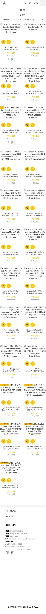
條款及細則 (21, 607)
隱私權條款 (12, 607)
